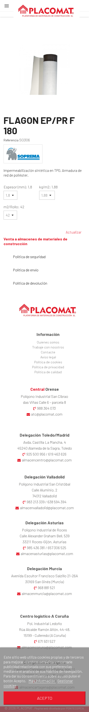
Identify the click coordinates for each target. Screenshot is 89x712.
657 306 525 (57, 547)
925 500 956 (35, 454)
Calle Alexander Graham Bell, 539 (45, 536)
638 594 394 (56, 501)
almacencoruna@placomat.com (47, 647)
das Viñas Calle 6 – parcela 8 (44, 402)
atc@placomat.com (46, 414)
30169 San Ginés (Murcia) (44, 581)
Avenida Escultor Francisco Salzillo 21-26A (44, 575)
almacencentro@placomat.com (47, 460)
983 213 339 (36, 501)
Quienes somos (48, 342)
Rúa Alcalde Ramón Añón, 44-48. (44, 629)
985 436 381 (36, 547)
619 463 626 (57, 454)
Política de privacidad (48, 367)
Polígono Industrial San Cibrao (44, 396)
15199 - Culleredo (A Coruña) (44, 635)
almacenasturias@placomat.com (47, 553)
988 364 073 (46, 408)
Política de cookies (48, 362)
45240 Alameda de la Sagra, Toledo (44, 448)
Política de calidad (48, 372)
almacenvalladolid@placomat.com (47, 507)
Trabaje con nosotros (48, 347)
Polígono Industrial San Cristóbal (44, 484)
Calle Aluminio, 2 (44, 490)
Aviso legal (48, 357)
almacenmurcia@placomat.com (47, 593)
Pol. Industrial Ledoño (44, 623)
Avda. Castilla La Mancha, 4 (44, 442)
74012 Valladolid (44, 496)
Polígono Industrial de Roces (44, 530)
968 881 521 (46, 587)
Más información (42, 680)
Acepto (44, 698)
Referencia (11, 140)
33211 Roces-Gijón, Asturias (44, 541)
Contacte (48, 352)
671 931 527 (46, 641)
